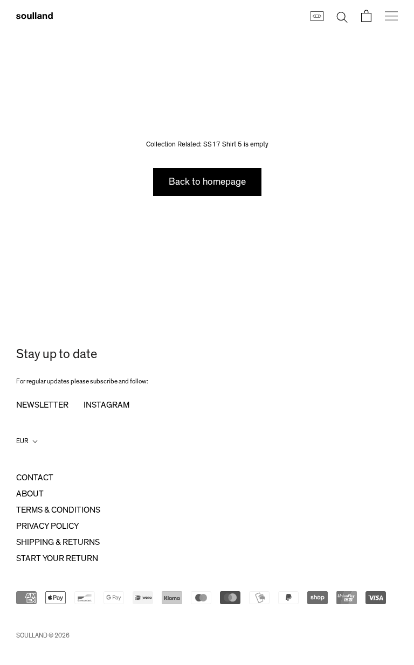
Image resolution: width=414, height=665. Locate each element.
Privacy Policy (47, 526)
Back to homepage (207, 182)
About (30, 493)
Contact (34, 477)
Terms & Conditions (58, 510)
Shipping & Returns (58, 542)
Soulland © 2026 (43, 635)
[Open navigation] (391, 15)
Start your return (57, 558)
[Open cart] (366, 16)
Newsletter (42, 405)
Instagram (106, 405)
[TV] (316, 15)
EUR (22, 441)
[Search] (342, 16)
